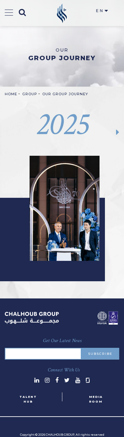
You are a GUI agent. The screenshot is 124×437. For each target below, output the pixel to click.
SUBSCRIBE (100, 354)
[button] (114, 132)
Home (11, 94)
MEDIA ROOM (96, 399)
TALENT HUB (28, 399)
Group (29, 94)
